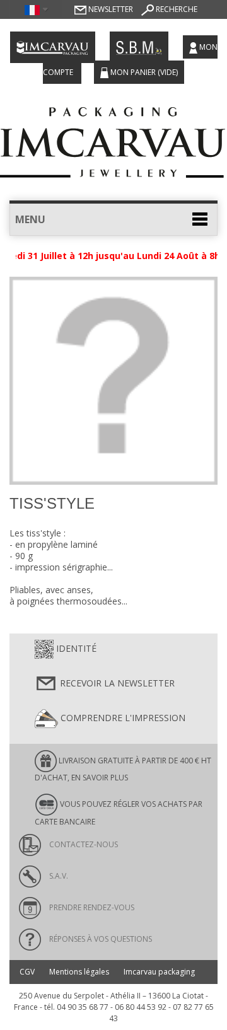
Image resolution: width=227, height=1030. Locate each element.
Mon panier (143, 72)
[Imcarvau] (113, 139)
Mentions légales (79, 971)
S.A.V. (57, 876)
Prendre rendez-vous (90, 907)
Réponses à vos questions (99, 939)
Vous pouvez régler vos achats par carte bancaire (118, 813)
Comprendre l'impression (121, 718)
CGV (27, 971)
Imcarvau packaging (159, 971)
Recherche (175, 9)
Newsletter (109, 9)
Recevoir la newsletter (116, 683)
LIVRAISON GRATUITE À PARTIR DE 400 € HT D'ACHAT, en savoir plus (123, 769)
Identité (75, 648)
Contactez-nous (82, 844)
